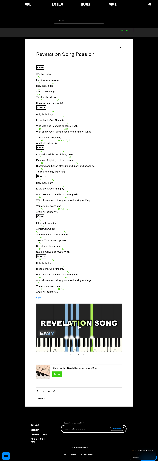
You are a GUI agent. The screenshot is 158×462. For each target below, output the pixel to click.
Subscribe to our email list (73, 423)
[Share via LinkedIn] (49, 391)
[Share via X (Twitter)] (43, 391)
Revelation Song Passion (65, 54)
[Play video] (79, 328)
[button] (79, 372)
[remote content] (79, 181)
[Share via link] (54, 391)
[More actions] (120, 47)
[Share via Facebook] (37, 391)
